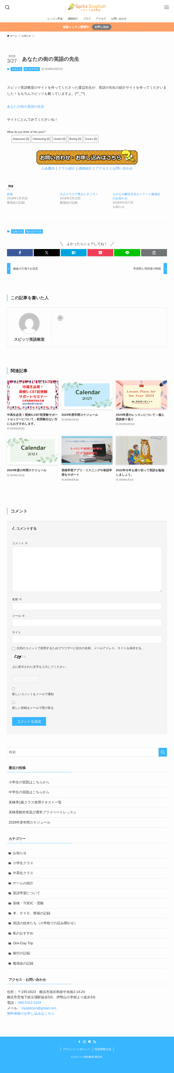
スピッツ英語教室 (29, 339)
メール (18, 615)
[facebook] (79, 1042)
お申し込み (102, 26)
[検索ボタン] (7, 7)
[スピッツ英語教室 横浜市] (87, 7)
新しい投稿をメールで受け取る (33, 707)
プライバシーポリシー (76, 1049)
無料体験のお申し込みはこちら (31, 1013)
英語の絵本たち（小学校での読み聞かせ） (45, 923)
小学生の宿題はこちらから (29, 782)
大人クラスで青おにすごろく (79, 194)
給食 (10, 194)
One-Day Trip (23, 943)
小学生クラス (23, 863)
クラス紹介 (66, 168)
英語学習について (26, 893)
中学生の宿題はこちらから (29, 792)
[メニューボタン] (166, 7)
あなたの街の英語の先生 (25, 106)
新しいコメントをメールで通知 (33, 694)
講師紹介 (85, 168)
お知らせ (16, 69)
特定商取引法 (103, 1049)
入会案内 (48, 168)
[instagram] (60, 318)
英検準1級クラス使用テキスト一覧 (35, 802)
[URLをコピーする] (154, 252)
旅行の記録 (21, 953)
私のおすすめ (32, 69)
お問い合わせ (122, 168)
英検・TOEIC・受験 (28, 903)
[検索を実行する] (163, 752)
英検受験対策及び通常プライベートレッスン (43, 812)
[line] (89, 1042)
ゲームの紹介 (23, 883)
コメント (20, 543)
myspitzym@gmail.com (38, 1008)
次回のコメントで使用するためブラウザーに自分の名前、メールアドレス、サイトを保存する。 (80, 648)
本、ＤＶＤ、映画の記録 (31, 913)
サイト (16, 632)
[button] (20, 252)
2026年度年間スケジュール (29, 822)
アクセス (102, 168)
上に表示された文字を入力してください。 (40, 666)
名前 (17, 599)
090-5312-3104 (29, 1002)
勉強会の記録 (23, 963)
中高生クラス (23, 873)
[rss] (95, 1042)
